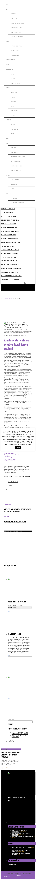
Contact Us (14, 18)
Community (24, 640)
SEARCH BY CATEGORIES (15, 605)
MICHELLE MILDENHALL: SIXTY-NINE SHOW (11, 268)
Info (7, 9)
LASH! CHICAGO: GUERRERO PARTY (9, 272)
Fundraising (10, 648)
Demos (15, 642)
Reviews (8, 175)
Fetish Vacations (11, 646)
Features (8, 88)
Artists (14, 637)
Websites (23, 652)
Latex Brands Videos (16, 161)
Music (21, 649)
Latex (21, 648)
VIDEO (7, 143)
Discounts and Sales (26, 642)
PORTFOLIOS (9, 120)
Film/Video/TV (14, 184)
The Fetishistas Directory (17, 203)
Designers (21, 476)
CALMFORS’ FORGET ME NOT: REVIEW (10, 250)
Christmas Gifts (14, 640)
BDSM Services (11, 639)
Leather (24, 648)
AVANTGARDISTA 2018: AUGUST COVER (15, 522)
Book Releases (22, 639)
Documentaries (11, 643)
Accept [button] (18, 447)
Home (7, 4)
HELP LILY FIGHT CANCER (7, 212)
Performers (13, 651)
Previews (13, 78)
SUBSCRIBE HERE (12, 864)
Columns (13, 97)
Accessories (10, 476)
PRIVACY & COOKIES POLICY (17, 36)
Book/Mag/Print (15, 180)
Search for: (11, 719)
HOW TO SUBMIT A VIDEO (16, 27)
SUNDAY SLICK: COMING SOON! (8, 235)
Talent (7, 138)
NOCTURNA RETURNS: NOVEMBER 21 (9, 253)
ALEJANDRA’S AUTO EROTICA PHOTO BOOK (11, 276)
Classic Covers (15, 55)
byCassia (18, 875)
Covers (8, 41)
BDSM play (22, 637)
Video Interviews (15, 152)
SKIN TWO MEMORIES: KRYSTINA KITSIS (10, 242)
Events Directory (15, 83)
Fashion (13, 124)
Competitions (10, 642)
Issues (12, 106)
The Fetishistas (15, 198)
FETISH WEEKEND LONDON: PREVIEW (9, 239)
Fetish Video (17, 646)
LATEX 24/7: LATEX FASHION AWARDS (10, 231)
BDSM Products (28, 637)
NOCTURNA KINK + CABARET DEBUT (9, 261)
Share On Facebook (13, 482)
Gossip (7, 65)
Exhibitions (23, 643)
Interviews (13, 101)
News (10, 298)
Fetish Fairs (13, 645)
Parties (24, 649)
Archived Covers (15, 50)
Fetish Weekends (24, 646)
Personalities (18, 651)
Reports (13, 74)
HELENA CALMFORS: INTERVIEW (8, 257)
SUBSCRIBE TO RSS (20, 728)
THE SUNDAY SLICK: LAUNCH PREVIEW (10, 220)
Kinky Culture (14, 110)
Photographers (25, 651)
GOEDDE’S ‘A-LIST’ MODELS (7, 246)
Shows (12, 189)
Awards (17, 637)
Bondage (17, 639)
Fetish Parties (19, 645)
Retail (12, 652)
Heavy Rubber (16, 648)
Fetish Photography (26, 645)
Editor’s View (14, 92)
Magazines (14, 649)
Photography (14, 129)
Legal (27, 648)
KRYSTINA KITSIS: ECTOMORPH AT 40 (10, 265)
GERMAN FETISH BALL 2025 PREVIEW (10, 279)
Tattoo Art (19, 652)
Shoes (15, 652)
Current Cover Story (16, 46)
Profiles (13, 115)
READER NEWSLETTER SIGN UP (18, 23)
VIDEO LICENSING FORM (16, 32)
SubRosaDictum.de (9, 460)
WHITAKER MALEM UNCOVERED (8, 224)
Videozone (13, 148)
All (1, 298)
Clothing (16, 476)
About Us (13, 14)
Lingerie (9, 649)
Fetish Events (9, 69)
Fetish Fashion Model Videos (18, 157)
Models (18, 649)
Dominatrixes (17, 643)
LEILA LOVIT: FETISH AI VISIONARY (9, 216)
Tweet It (10, 485)
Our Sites (8, 194)
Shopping (27, 476)
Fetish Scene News (10, 60)
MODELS (12, 133)
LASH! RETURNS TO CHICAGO (8, 209)
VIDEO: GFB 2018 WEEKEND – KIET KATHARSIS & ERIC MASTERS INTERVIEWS (17, 510)
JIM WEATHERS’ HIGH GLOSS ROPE (9, 227)
